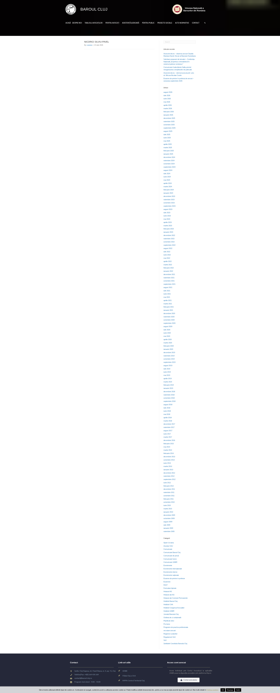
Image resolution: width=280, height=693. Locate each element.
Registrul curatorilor (170, 634)
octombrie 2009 (169, 518)
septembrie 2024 (169, 167)
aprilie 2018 (168, 417)
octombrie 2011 (169, 496)
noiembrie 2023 (169, 199)
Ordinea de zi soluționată (172, 617)
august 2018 (168, 404)
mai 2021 (167, 297)
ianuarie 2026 (168, 115)
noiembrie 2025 (169, 121)
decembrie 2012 (169, 473)
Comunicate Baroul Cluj (172, 552)
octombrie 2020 (169, 320)
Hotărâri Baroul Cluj (170, 601)
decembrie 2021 (169, 274)
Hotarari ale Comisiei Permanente (176, 598)
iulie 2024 (167, 173)
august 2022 (168, 248)
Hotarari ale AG (169, 595)
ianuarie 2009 (168, 528)
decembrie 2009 (169, 515)
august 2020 (168, 326)
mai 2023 (167, 219)
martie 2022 (168, 265)
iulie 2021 (167, 291)
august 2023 (168, 209)
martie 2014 (168, 450)
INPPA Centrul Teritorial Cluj (133, 680)
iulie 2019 (167, 369)
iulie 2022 (167, 252)
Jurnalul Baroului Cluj (171, 614)
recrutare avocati (170, 630)
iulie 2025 (167, 134)
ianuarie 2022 (168, 271)
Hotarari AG (168, 591)
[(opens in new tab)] (189, 9)
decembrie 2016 (169, 440)
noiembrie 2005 (169, 531)
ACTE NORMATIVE (182, 23)
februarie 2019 (169, 385)
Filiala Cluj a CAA (129, 676)
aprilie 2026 (168, 105)
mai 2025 (167, 141)
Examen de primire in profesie (174, 578)
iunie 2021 (167, 294)
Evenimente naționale (171, 575)
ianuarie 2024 (168, 193)
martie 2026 (168, 108)
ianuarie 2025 (168, 154)
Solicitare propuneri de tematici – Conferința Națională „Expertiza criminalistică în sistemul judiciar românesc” (179, 61)
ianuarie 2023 (168, 232)
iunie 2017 (167, 434)
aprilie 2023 (168, 222)
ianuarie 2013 (168, 470)
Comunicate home (170, 559)
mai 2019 (167, 375)
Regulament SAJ (170, 637)
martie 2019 (168, 382)
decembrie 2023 (169, 196)
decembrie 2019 (169, 352)
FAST (166, 585)
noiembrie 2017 (169, 427)
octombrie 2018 (169, 398)
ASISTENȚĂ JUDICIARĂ (130, 23)
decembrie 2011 (169, 489)
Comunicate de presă (171, 556)
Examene (167, 582)
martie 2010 (168, 509)
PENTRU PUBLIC (148, 23)
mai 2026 (167, 102)
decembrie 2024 (169, 157)
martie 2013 (168, 466)
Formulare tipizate (170, 588)
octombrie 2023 (169, 203)
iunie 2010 (167, 505)
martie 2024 (168, 186)
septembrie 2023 (169, 206)
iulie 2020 (167, 330)
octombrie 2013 (169, 460)
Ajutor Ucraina (169, 543)
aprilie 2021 (168, 300)
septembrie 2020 (169, 323)
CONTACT (195, 23)
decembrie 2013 (169, 457)
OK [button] (223, 690)
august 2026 (168, 92)
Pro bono (167, 624)
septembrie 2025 (169, 128)
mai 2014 (167, 447)
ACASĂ (68, 23)
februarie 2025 (169, 151)
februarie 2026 (169, 112)
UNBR (124, 671)
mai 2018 (167, 414)
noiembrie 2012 (169, 476)
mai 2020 (167, 336)
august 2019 (168, 365)
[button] (83, 23)
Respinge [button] (230, 690)
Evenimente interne (170, 572)
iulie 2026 (167, 95)
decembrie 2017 (169, 424)
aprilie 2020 (168, 339)
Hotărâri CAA (168, 604)
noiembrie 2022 (169, 239)
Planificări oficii (169, 621)
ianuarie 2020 (168, 349)
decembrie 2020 (169, 313)
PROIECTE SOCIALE (164, 23)
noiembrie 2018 (169, 395)
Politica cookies (212, 690)
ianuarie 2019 (168, 388)
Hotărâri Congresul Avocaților (174, 608)
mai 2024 (167, 180)
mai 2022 (167, 258)
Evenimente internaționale (173, 569)
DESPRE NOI (77, 23)
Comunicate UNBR (170, 562)
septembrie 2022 (169, 245)
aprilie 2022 (168, 261)
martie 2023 (168, 226)
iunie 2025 (167, 138)
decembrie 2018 (169, 391)
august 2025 (168, 131)
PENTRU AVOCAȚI (112, 23)
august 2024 (168, 170)
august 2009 (168, 522)
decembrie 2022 (169, 235)
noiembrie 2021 (169, 278)
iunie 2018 (167, 411)
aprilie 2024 (168, 183)
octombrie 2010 (169, 502)
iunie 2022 (167, 255)
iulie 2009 (167, 525)
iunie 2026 (167, 99)
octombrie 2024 (169, 164)
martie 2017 (168, 437)
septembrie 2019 (169, 362)
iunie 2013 (167, 463)
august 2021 (168, 287)
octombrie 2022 (169, 242)
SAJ (165, 640)
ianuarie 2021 (168, 310)
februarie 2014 (169, 453)
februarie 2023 (169, 229)
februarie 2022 (169, 268)
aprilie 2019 (168, 378)
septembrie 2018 (169, 401)
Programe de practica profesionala (176, 627)
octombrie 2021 (169, 281)
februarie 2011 (169, 499)
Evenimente (168, 565)
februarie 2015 (169, 443)
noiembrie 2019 (169, 356)
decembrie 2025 (169, 118)
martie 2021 (168, 304)
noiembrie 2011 (169, 492)
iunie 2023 (167, 216)
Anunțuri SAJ (168, 546)
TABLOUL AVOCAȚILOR (93, 23)
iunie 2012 (167, 483)
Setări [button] (238, 690)
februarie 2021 (169, 307)
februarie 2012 (169, 486)
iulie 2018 (167, 408)
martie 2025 (168, 147)
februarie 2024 (169, 190)
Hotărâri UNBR (169, 611)
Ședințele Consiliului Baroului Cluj (175, 643)
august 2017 (168, 430)
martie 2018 (168, 421)
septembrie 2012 (169, 479)
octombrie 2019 (169, 359)
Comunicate (168, 549)
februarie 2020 (169, 346)
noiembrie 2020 (169, 317)
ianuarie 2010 (168, 512)
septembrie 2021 (169, 284)
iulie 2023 (167, 213)
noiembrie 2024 (169, 160)
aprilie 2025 (168, 144)
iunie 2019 (167, 372)
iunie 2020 (167, 333)
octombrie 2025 (169, 125)
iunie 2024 (167, 177)
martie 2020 (168, 343)
